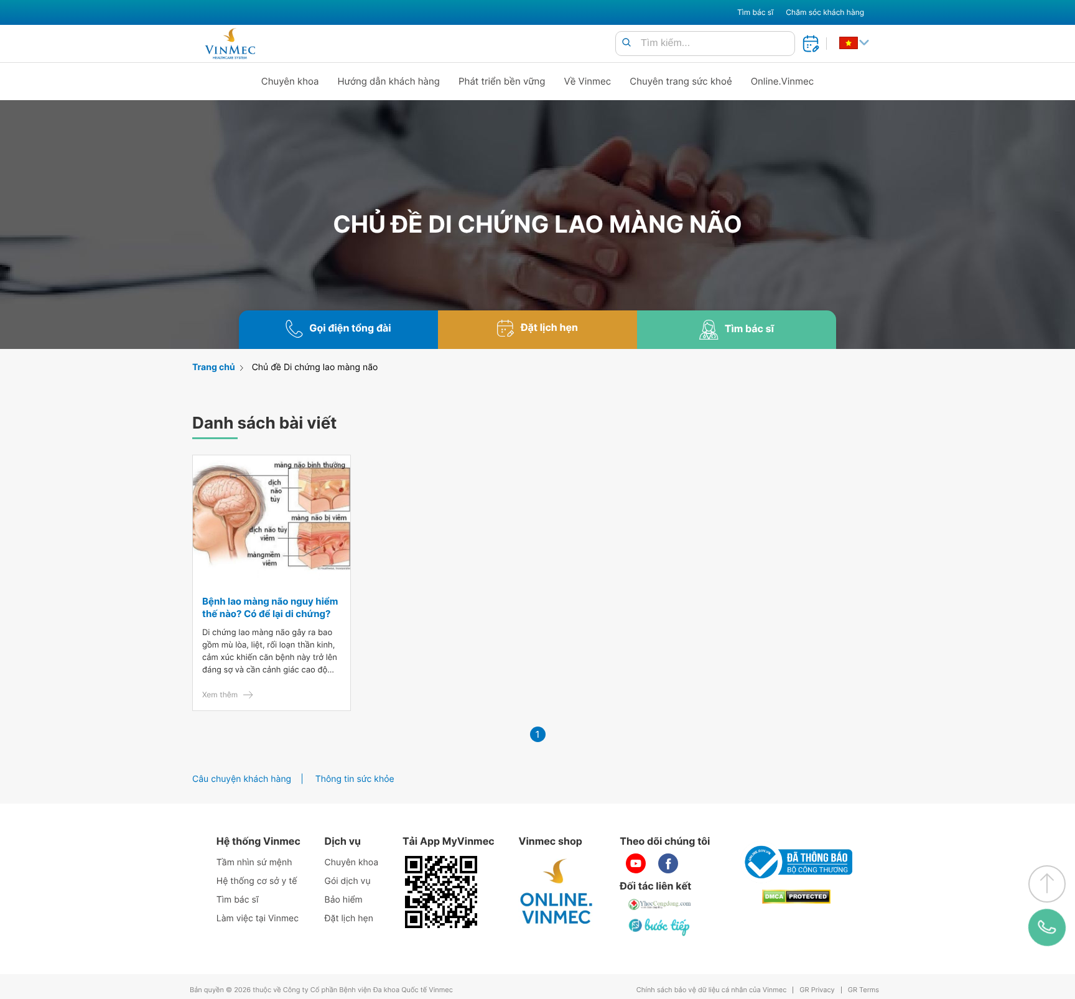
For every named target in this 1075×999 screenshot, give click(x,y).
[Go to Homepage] (230, 43)
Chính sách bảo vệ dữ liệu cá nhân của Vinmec (711, 990)
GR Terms (863, 990)
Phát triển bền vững (502, 81)
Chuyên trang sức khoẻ (681, 81)
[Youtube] (636, 863)
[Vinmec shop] (556, 892)
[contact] (1047, 927)
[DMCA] (796, 897)
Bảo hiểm (344, 899)
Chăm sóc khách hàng (825, 12)
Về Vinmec (588, 81)
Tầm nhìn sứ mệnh (254, 862)
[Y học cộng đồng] (660, 904)
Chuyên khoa (290, 81)
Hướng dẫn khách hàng (389, 81)
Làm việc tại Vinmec (257, 918)
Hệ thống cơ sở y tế (256, 881)
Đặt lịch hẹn (349, 918)
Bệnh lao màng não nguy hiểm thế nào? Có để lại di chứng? (270, 607)
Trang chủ (213, 367)
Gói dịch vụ (348, 881)
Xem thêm (220, 694)
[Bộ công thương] (796, 862)
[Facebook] (668, 863)
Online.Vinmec (782, 81)
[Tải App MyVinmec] (441, 892)
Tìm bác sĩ (755, 12)
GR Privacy (816, 990)
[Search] (626, 43)
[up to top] (1047, 884)
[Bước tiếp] (660, 927)
